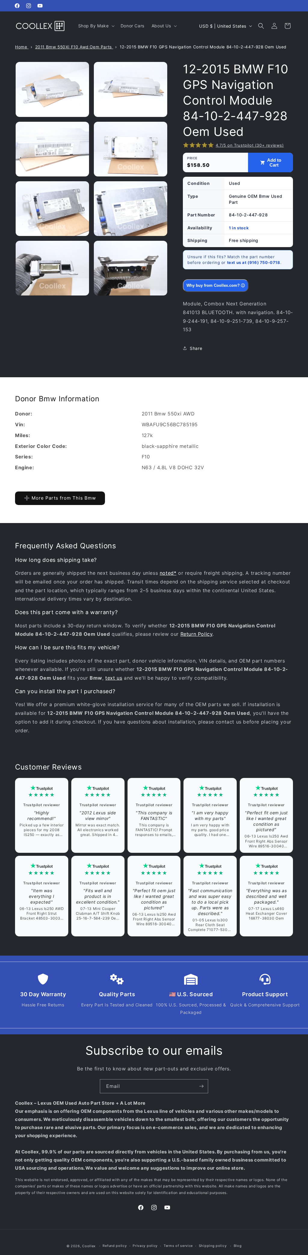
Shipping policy (213, 1246)
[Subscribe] (201, 1086)
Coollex (89, 1246)
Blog (238, 1246)
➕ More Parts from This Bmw (60, 498)
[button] (96, 26)
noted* (168, 573)
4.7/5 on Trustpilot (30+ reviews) (250, 145)
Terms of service (178, 1246)
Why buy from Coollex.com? (215, 285)
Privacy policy (145, 1246)
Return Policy (196, 634)
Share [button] (196, 348)
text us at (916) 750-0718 (253, 262)
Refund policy (115, 1246)
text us (113, 678)
